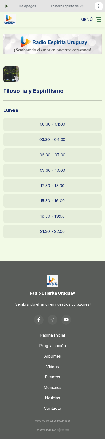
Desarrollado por (46, 430)
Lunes (10, 110)
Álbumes (52, 356)
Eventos (52, 376)
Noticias (52, 397)
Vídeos (52, 366)
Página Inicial (52, 335)
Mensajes (53, 387)
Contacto (52, 408)
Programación (52, 345)
